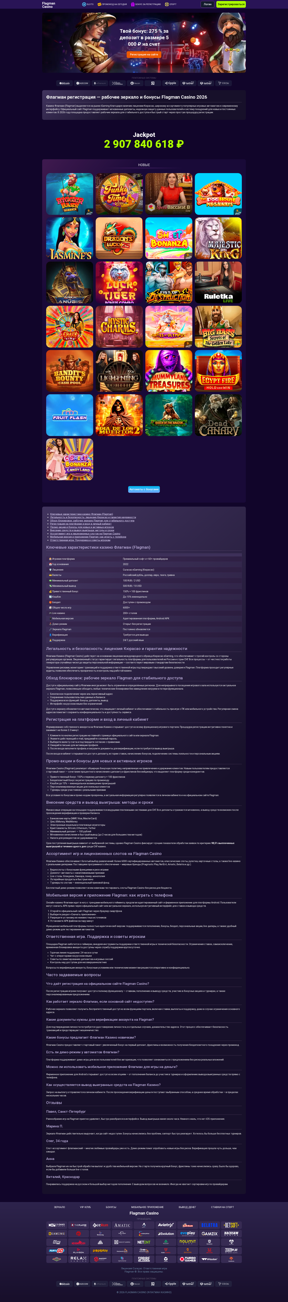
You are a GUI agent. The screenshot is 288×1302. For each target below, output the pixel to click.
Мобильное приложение (147, 1207)
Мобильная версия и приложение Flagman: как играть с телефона (88, 536)
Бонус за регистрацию (148, 4)
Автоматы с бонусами (144, 489)
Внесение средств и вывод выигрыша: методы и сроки (82, 530)
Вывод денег (187, 1207)
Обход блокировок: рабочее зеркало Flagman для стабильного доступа (92, 520)
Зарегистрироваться (231, 4)
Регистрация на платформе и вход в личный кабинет (81, 523)
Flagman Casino (48, 4)
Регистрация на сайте (144, 54)
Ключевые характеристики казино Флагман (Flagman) (81, 514)
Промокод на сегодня (114, 4)
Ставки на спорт (222, 1207)
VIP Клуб (85, 1207)
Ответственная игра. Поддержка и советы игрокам (80, 540)
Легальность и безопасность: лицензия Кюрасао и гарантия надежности (93, 517)
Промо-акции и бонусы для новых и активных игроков (82, 527)
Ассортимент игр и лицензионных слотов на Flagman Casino (85, 533)
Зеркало (59, 1207)
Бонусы (111, 1207)
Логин (208, 4)
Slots (90, 4)
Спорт (173, 4)
